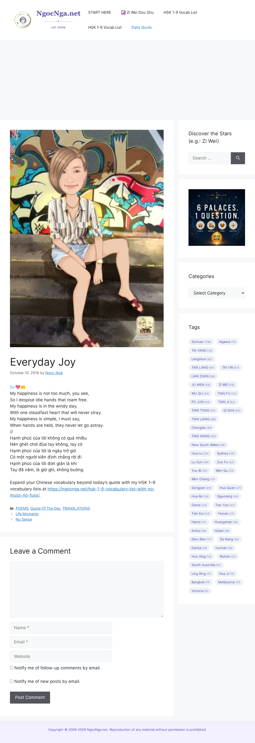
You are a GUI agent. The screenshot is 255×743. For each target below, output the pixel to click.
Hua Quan (230, 488)
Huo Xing (201, 556)
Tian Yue (225, 505)
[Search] (238, 158)
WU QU (200, 393)
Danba (199, 548)
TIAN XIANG (203, 436)
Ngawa (227, 342)
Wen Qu (225, 470)
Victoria (199, 591)
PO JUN (200, 402)
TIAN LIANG (203, 419)
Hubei (221, 531)
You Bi (199, 470)
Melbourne (229, 582)
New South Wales (208, 445)
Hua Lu (200, 453)
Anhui (198, 531)
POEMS (22, 508)
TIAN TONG (203, 410)
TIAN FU (227, 393)
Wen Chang (203, 479)
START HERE (99, 12)
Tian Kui (200, 513)
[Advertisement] (127, 77)
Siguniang (227, 496)
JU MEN (200, 385)
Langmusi (201, 359)
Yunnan (224, 548)
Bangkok (200, 582)
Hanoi (198, 522)
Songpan (201, 488)
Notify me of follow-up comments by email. (57, 667)
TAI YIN (230, 367)
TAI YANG (201, 350)
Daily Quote (141, 27)
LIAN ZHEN (203, 376)
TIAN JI (226, 402)
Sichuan (201, 342)
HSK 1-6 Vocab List (105, 27)
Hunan (226, 513)
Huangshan (226, 522)
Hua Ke (200, 496)
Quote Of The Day (45, 508)
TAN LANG (202, 367)
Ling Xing (201, 574)
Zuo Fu (225, 462)
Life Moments (27, 514)
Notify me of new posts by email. (47, 681)
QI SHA (232, 410)
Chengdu (201, 428)
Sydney (226, 453)
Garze (199, 505)
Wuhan (228, 556)
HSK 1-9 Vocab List (180, 12)
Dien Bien (201, 539)
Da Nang (229, 539)
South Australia (206, 565)
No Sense (24, 519)
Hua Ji (226, 574)
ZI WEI (226, 385)
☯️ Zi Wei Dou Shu (137, 12)
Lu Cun (200, 462)
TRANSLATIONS (76, 508)
